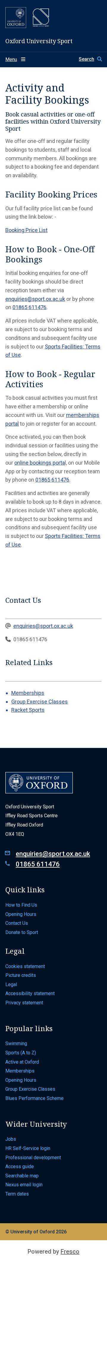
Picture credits (21, 975)
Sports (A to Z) (21, 1053)
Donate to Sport (21, 932)
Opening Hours (21, 914)
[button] (90, 59)
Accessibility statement (30, 993)
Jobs (10, 1139)
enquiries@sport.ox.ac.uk (35, 299)
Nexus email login (24, 1184)
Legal (11, 984)
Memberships (27, 693)
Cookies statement (25, 966)
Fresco (70, 1251)
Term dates (17, 1194)
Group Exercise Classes (39, 701)
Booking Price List (26, 230)
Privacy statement (24, 1003)
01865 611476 (29, 307)
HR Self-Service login (28, 1148)
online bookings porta (39, 463)
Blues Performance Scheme (34, 1098)
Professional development (33, 1157)
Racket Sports (28, 710)
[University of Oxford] (15, 17)
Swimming (16, 1043)
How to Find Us (21, 905)
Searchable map (22, 1176)
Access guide (20, 1166)
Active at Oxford (22, 1062)
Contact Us (17, 923)
